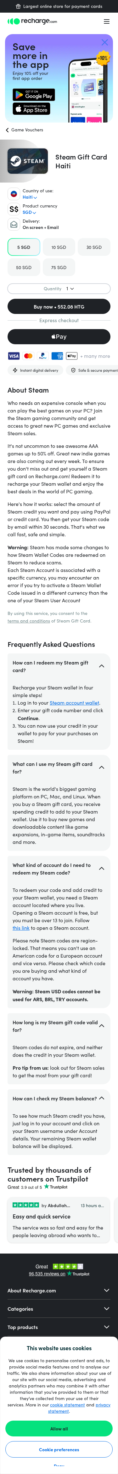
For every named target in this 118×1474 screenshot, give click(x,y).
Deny (59, 1466)
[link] (34, 94)
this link (21, 927)
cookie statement (67, 1405)
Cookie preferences (59, 1449)
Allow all (59, 1428)
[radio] (24, 247)
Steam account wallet (74, 702)
